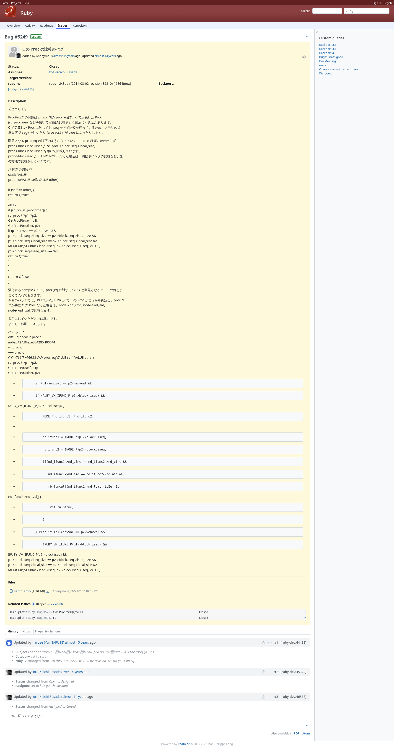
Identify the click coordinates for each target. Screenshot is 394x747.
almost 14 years (105, 56)
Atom (306, 733)
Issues (63, 25)
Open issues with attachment (339, 69)
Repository (80, 25)
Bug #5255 (44, 612)
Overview (13, 25)
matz (322, 65)
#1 (276, 642)
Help (26, 3)
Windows (325, 73)
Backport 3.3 (327, 45)
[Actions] (304, 612)
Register (389, 3)
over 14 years (72, 672)
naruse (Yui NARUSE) (48, 642)
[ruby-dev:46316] (293, 696)
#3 (276, 696)
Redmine (184, 744)
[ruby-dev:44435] (21, 89)
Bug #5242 (44, 618)
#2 (276, 672)
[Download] (48, 591)
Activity (30, 25)
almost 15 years (64, 56)
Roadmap (46, 25)
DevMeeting (327, 61)
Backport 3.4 (327, 49)
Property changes (47, 631)
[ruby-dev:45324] (293, 672)
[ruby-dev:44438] (293, 642)
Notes (26, 631)
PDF (296, 733)
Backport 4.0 (327, 53)
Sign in (377, 3)
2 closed (56, 604)
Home (4, 3)
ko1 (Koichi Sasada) (63, 72)
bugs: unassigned (331, 57)
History (13, 631)
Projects (16, 3)
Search (304, 11)
